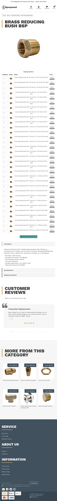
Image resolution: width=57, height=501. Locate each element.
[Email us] (3, 489)
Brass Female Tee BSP (9, 406)
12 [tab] (32, 331)
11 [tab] (29, 331)
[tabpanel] (29, 314)
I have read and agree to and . (16, 486)
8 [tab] (23, 331)
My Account (5, 433)
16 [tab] (40, 331)
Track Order (5, 436)
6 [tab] (18, 331)
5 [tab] (16, 331)
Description (8, 244)
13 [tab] (34, 331)
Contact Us (5, 454)
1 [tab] (7, 331)
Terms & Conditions (18, 486)
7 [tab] (20, 331)
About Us (4, 451)
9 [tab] (25, 331)
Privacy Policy (5, 469)
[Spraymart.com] (9, 7)
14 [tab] (36, 331)
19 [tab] (47, 331)
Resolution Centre (7, 439)
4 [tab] (14, 331)
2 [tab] (9, 331)
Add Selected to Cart (29, 236)
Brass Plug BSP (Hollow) (45, 406)
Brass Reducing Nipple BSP (10, 380)
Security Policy (6, 474)
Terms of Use (5, 466)
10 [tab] (27, 331)
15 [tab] (38, 331)
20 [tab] (49, 331)
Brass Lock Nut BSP (44, 380)
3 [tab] (12, 331)
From (13, 365)
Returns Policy (6, 471)
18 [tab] (45, 331)
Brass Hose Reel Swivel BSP (28, 380)
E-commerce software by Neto (36, 495)
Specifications (8, 270)
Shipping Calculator (10, 275)
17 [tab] (43, 331)
